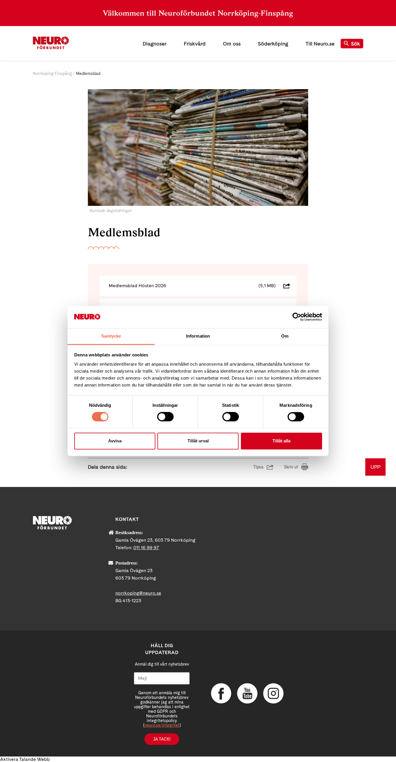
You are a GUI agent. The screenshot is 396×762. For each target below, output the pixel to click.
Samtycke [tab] (111, 336)
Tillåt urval (198, 440)
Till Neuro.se (320, 44)
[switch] (165, 417)
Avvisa (114, 440)
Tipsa (258, 467)
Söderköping (273, 44)
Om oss (232, 44)
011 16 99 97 (146, 547)
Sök (355, 44)
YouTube (247, 693)
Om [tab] (284, 336)
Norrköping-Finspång (52, 73)
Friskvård (195, 44)
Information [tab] (198, 336)
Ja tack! (161, 739)
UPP (375, 467)
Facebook (221, 693)
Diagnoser (154, 44)
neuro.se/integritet (161, 725)
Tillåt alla (281, 440)
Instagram (273, 693)
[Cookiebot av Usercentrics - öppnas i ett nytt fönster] (296, 317)
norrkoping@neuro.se (138, 593)
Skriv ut (291, 467)
